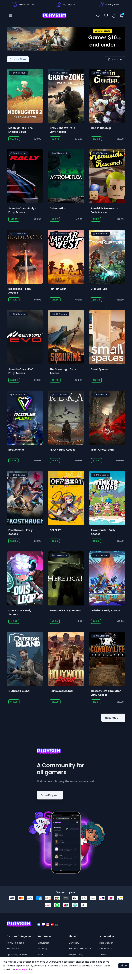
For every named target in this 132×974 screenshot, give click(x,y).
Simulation (44, 942)
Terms (103, 954)
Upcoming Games (17, 954)
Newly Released (15, 942)
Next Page (111, 718)
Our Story (74, 942)
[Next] (118, 38)
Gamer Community (80, 948)
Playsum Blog (76, 954)
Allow (123, 965)
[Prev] (14, 38)
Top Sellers (13, 948)
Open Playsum (50, 795)
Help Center (106, 942)
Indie (40, 954)
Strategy (42, 948)
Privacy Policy (24, 969)
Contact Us (105, 948)
